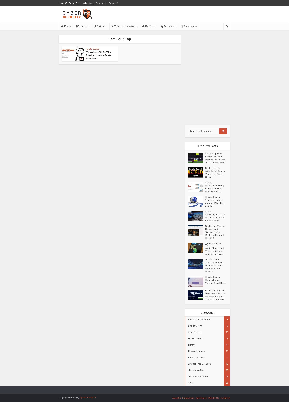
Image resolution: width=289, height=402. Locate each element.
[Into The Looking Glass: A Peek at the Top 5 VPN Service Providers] (196, 187)
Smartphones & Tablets (213, 244)
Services (188, 26)
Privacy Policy (75, 3)
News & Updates (213, 153)
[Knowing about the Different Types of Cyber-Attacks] (196, 216)
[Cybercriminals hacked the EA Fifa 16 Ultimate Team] (196, 158)
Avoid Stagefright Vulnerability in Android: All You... (214, 251)
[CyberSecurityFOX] (77, 13)
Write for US (101, 3)
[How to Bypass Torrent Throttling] (196, 281)
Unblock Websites (124, 26)
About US (63, 3)
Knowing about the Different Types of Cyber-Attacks (215, 217)
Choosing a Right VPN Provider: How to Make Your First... (99, 55)
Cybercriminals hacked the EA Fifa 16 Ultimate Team (215, 159)
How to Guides (92, 48)
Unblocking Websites (215, 226)
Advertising (88, 3)
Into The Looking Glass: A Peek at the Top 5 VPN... (214, 188)
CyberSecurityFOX (88, 397)
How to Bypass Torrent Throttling (215, 281)
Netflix (149, 26)
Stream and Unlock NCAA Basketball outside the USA (215, 233)
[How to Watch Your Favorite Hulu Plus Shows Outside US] (196, 295)
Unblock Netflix (212, 168)
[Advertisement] (207, 80)
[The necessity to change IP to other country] (196, 201)
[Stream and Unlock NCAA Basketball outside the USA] (196, 230)
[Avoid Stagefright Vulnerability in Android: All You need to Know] (196, 248)
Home (67, 26)
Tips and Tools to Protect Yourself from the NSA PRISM (214, 267)
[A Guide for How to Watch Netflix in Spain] (196, 172)
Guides (100, 26)
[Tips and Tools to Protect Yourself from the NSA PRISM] (196, 264)
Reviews (168, 26)
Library (82, 26)
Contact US (113, 3)
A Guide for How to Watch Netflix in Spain (215, 174)
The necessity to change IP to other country (215, 203)
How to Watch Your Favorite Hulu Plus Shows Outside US (215, 296)
